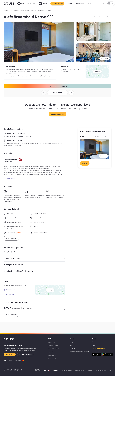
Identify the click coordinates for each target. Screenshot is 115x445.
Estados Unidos (8, 10)
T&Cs (110, 370)
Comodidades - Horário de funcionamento (18, 271)
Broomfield (33, 10)
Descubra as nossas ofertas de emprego (79, 351)
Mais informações (11, 238)
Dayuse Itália (51, 352)
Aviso (71, 345)
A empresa (72, 342)
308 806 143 (10, 294)
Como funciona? (80, 3)
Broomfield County (24, 10)
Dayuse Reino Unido (53, 345)
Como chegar (10, 290)
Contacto (94, 342)
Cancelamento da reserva (98, 348)
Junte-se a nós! (9, 354)
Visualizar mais (9, 178)
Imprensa (72, 348)
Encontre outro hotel (57, 114)
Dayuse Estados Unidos (53, 349)
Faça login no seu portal (25, 354)
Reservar (85, 163)
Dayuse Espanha (52, 355)
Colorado (15, 10)
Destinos (69, 3)
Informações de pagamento (13, 265)
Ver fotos (105, 58)
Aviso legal (89, 370)
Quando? (59, 93)
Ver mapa (97, 71)
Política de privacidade (100, 370)
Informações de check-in (12, 258)
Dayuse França (51, 342)
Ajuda (89, 3)
